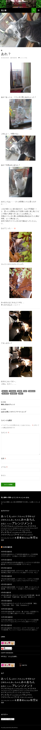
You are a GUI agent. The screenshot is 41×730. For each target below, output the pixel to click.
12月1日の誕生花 (6, 560)
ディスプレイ (6, 532)
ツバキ (19, 530)
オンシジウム (15, 526)
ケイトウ (10, 528)
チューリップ (9, 530)
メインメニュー (38, 10)
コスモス (15, 528)
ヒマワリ (28, 532)
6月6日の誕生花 (6, 592)
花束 (2, 540)
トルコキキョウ (16, 532)
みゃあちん (13, 393)
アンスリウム (6, 526)
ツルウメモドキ (26, 530)
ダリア (3, 530)
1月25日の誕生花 (6, 600)
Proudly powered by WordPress (9, 727)
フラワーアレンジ (7, 535)
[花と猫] (8, 665)
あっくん (5, 391)
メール (4, 467)
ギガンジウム (23, 526)
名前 (3, 458)
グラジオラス (4, 528)
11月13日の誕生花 (7, 617)
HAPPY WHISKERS (7, 653)
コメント (5, 432)
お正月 (14, 516)
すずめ (19, 391)
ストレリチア (34, 528)
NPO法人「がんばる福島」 (9, 656)
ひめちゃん (32, 391)
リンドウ (12, 538)
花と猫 (3, 10)
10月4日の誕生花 (6, 551)
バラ (23, 532)
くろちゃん (12, 391)
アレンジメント (22, 523)
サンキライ (20, 528)
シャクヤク (27, 528)
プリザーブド (23, 535)
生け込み (27, 538)
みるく (20, 393)
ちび (25, 391)
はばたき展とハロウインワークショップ (13, 410)
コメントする (23, 58)
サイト (3, 475)
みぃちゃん (5, 393)
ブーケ (16, 535)
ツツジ (15, 530)
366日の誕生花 (7, 547)
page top (24, 665)
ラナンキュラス (5, 538)
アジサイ (9, 523)
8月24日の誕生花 (6, 568)
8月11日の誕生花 (6, 625)
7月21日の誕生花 (6, 576)
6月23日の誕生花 (6, 584)
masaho (14, 58)
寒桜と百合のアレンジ (8, 403)
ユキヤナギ (30, 535)
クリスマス (32, 526)
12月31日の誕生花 (7, 609)
